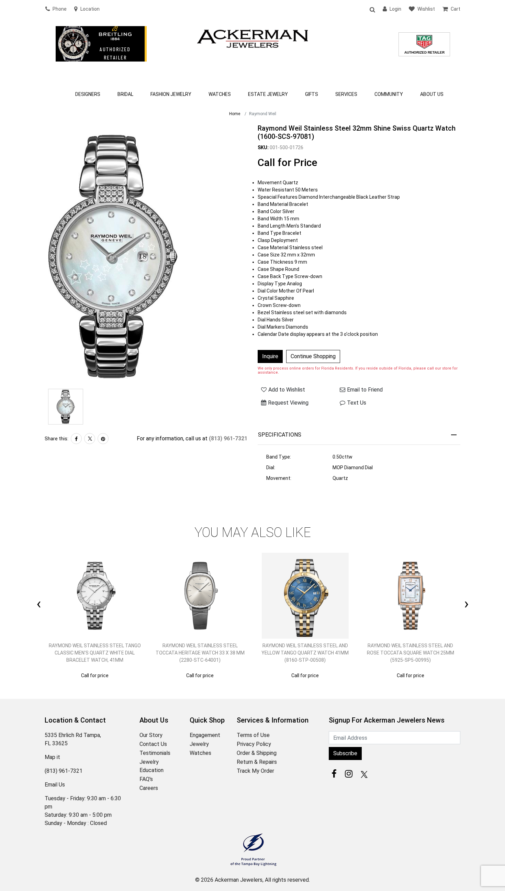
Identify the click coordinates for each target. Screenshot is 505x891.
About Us (432, 94)
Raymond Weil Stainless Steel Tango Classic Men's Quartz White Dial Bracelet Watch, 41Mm (95, 653)
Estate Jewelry (268, 94)
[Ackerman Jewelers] (252, 38)
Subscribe (345, 753)
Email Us (55, 784)
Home (234, 113)
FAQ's (146, 779)
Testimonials (154, 753)
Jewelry (199, 744)
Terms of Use (253, 735)
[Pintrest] (103, 438)
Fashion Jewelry (170, 94)
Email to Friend (365, 389)
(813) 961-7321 (228, 438)
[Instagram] (348, 773)
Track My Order (255, 771)
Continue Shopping (313, 356)
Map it (52, 757)
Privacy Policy (254, 744)
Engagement (205, 735)
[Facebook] (76, 438)
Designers (87, 94)
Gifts (311, 94)
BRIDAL (125, 94)
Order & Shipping (257, 753)
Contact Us (153, 744)
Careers (148, 788)
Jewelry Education (151, 766)
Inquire (270, 356)
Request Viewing (288, 402)
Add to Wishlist (286, 389)
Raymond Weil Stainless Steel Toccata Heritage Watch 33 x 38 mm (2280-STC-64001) (200, 653)
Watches (220, 94)
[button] (372, 9)
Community (388, 94)
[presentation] (38, 596)
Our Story (150, 735)
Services (346, 94)
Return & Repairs (257, 762)
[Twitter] (89, 438)
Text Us (356, 402)
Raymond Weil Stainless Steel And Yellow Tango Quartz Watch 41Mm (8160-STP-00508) (305, 653)
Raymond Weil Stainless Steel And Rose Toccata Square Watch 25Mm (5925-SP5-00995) (410, 653)
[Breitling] (101, 53)
